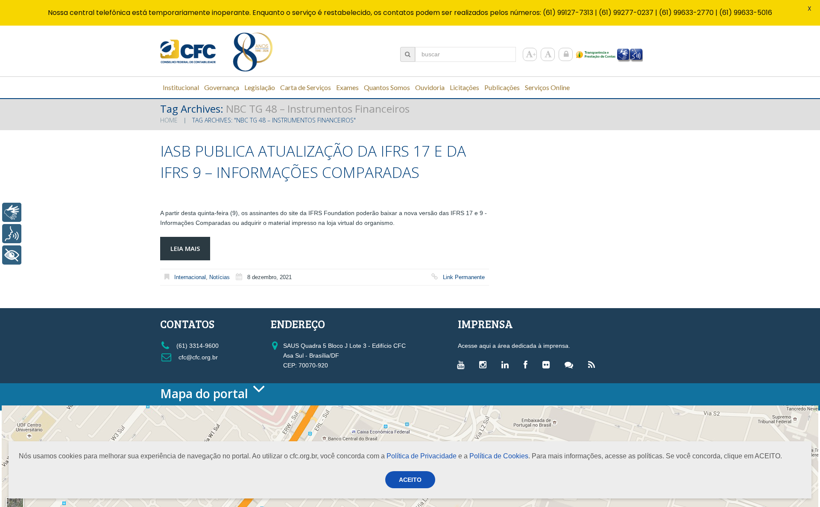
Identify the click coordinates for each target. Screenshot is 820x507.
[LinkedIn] (507, 364)
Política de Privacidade (422, 456)
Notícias (219, 277)
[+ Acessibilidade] (11, 255)
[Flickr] (548, 364)
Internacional (190, 277)
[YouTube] (463, 364)
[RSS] (593, 364)
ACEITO (410, 479)
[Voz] (11, 233)
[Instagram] (485, 364)
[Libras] (11, 212)
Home (169, 120)
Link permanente (464, 277)
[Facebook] (527, 364)
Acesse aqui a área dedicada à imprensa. (514, 345)
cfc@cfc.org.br (197, 357)
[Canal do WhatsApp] (571, 364)
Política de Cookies (498, 456)
